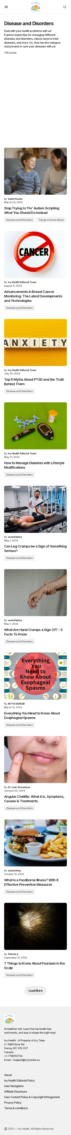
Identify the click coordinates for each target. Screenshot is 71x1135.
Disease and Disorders (19, 219)
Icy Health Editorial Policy (19, 1080)
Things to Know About (51, 219)
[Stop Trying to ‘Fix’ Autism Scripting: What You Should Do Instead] (35, 171)
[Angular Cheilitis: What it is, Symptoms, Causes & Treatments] (35, 759)
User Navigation (14, 1086)
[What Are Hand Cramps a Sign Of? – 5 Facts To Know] (35, 592)
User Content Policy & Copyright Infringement (32, 1097)
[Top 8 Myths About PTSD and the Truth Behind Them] (35, 342)
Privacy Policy (12, 1102)
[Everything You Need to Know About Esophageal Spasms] (35, 676)
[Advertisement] (35, 101)
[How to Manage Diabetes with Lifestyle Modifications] (35, 425)
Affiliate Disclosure (15, 1091)
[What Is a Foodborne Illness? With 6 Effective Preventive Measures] (35, 842)
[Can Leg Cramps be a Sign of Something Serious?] (35, 509)
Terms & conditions (16, 1108)
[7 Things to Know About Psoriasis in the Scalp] (35, 926)
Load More (36, 990)
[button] (6, 7)
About (8, 1075)
